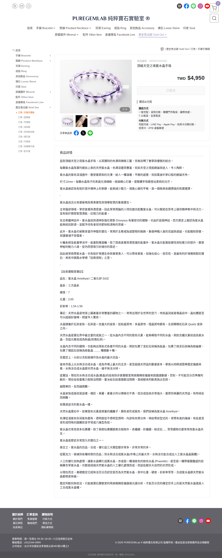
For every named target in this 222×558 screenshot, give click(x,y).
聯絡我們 (32, 523)
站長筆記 (18, 527)
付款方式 (47, 519)
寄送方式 (47, 523)
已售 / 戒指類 (24, 127)
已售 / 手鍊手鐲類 (26, 112)
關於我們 (18, 519)
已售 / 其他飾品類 (26, 132)
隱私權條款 (47, 527)
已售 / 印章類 (24, 141)
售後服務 (32, 519)
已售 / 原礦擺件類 (26, 146)
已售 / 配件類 (24, 151)
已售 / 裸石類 (24, 137)
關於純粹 (17, 514)
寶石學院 (18, 523)
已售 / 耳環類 (24, 122)
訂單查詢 (32, 514)
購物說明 (47, 514)
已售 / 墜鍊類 (24, 117)
